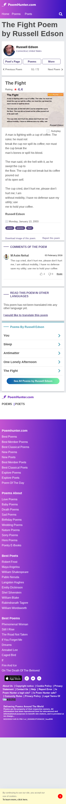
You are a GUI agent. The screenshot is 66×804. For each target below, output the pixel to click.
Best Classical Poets (15, 467)
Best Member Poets (14, 462)
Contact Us (22, 689)
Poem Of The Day (13, 482)
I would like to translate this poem (26, 315)
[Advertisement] (33, 770)
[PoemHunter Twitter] (33, 678)
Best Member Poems (15, 441)
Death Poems (10, 509)
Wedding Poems (12, 524)
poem (9, 228)
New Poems (9, 452)
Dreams (7, 644)
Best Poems (9, 436)
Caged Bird (9, 655)
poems (20, 228)
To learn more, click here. (15, 799)
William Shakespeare (15, 572)
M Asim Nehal (20, 255)
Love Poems (9, 499)
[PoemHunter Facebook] (27, 678)
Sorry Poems (10, 535)
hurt (30, 228)
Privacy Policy (33, 696)
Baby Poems (10, 504)
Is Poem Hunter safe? (44, 692)
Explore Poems (11, 472)
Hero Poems (9, 540)
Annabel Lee (10, 649)
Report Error (45, 689)
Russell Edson (27, 47)
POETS (20, 404)
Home (5, 13)
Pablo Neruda (10, 577)
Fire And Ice (9, 665)
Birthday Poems (12, 519)
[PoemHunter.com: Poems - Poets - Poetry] (19, 5)
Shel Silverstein (11, 592)
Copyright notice (24, 686)
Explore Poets (10, 477)
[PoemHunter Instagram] (39, 678)
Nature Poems (11, 530)
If (2, 660)
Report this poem (51, 238)
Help (33, 689)
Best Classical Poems (15, 447)
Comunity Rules (13, 696)
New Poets (8, 457)
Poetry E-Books (11, 545)
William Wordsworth (14, 608)
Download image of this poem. (20, 238)
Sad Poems (9, 514)
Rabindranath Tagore (15, 602)
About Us (8, 686)
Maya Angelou (11, 566)
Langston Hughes (13, 582)
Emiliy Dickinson (12, 587)
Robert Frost (9, 561)
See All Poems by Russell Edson (33, 381)
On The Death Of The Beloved (21, 670)
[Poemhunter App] (13, 678)
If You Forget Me (12, 639)
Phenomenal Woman (15, 624)
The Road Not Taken (15, 634)
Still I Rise (8, 629)
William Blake (10, 597)
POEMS (7, 404)
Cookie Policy (44, 686)
